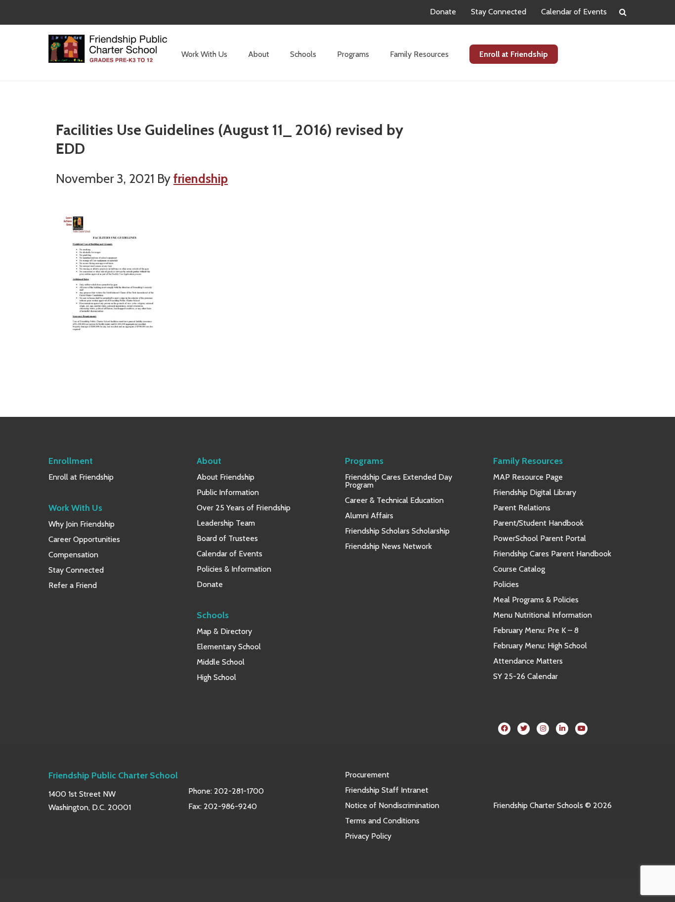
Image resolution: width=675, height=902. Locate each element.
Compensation (73, 554)
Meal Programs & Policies (536, 599)
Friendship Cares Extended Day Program (398, 481)
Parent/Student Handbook (538, 523)
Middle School (221, 662)
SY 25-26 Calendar (525, 676)
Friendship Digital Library (534, 492)
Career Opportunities (84, 539)
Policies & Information (234, 569)
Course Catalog (519, 569)
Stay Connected (498, 11)
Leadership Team (226, 523)
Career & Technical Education (394, 500)
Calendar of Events (574, 11)
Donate (443, 11)
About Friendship (225, 477)
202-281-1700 (239, 791)
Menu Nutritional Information (542, 615)
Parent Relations (521, 507)
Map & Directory (224, 631)
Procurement (367, 774)
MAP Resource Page (528, 477)
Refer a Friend (72, 585)
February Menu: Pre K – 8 (536, 630)
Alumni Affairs (369, 515)
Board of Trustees (227, 538)
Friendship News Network (388, 546)
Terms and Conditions (382, 820)
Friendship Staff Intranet (386, 790)
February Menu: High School (540, 645)
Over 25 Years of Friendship (244, 507)
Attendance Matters (528, 661)
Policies (506, 584)
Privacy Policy (368, 836)
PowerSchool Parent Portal (539, 538)
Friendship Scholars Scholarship (397, 531)
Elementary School (229, 646)
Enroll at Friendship (81, 477)
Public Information (228, 492)
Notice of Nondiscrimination (392, 805)
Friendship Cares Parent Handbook (552, 553)
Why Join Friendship (81, 524)
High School (216, 677)
